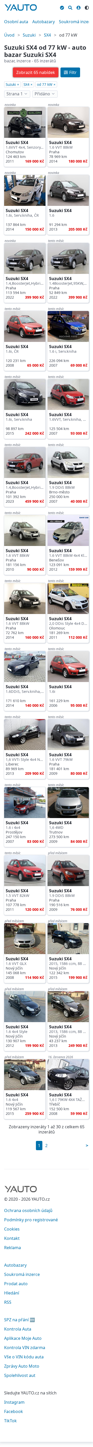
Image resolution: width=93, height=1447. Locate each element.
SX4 (47, 35)
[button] (35, 72)
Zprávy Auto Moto (21, 1366)
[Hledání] (70, 7)
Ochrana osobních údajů (28, 1210)
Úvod (9, 35)
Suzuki (29, 35)
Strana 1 (14, 94)
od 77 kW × (46, 84)
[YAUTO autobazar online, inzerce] (20, 7)
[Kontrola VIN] (62, 7)
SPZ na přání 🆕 (19, 1320)
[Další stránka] (87, 1145)
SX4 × (28, 84)
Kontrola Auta (17, 1329)
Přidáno (42, 94)
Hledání (11, 1293)
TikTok (10, 1421)
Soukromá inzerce (22, 1274)
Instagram (14, 1402)
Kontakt (12, 1238)
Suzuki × (12, 84)
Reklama (12, 1247)
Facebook (13, 1411)
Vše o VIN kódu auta (24, 1357)
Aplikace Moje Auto (23, 1338)
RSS (7, 1302)
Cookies (12, 1229)
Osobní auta (16, 21)
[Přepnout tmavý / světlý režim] (87, 7)
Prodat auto (16, 1283)
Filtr (73, 72)
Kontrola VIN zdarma (24, 1347)
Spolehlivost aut (19, 1375)
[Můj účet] (78, 7)
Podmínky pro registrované (31, 1220)
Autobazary (43, 21)
